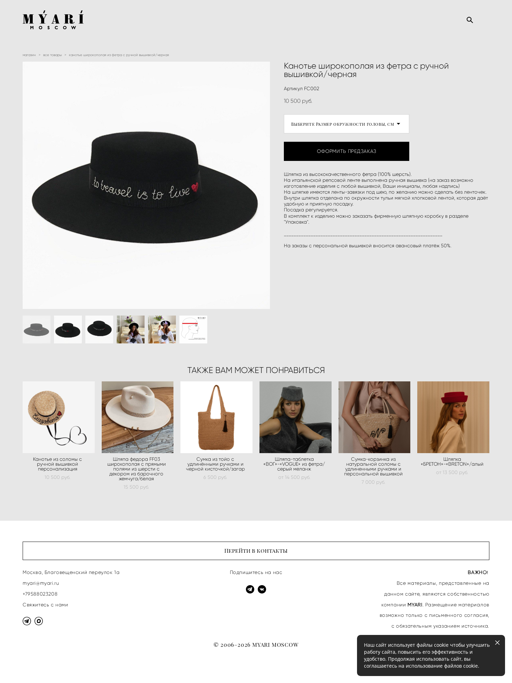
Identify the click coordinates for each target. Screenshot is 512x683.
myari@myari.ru (41, 583)
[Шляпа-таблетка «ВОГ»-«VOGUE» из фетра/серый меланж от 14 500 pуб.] (295, 417)
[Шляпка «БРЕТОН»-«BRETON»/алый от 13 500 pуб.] (453, 417)
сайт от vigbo (37, 666)
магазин (29, 55)
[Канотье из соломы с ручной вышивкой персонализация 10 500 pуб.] (59, 417)
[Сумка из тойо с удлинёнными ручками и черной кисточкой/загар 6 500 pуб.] (216, 417)
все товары (52, 55)
